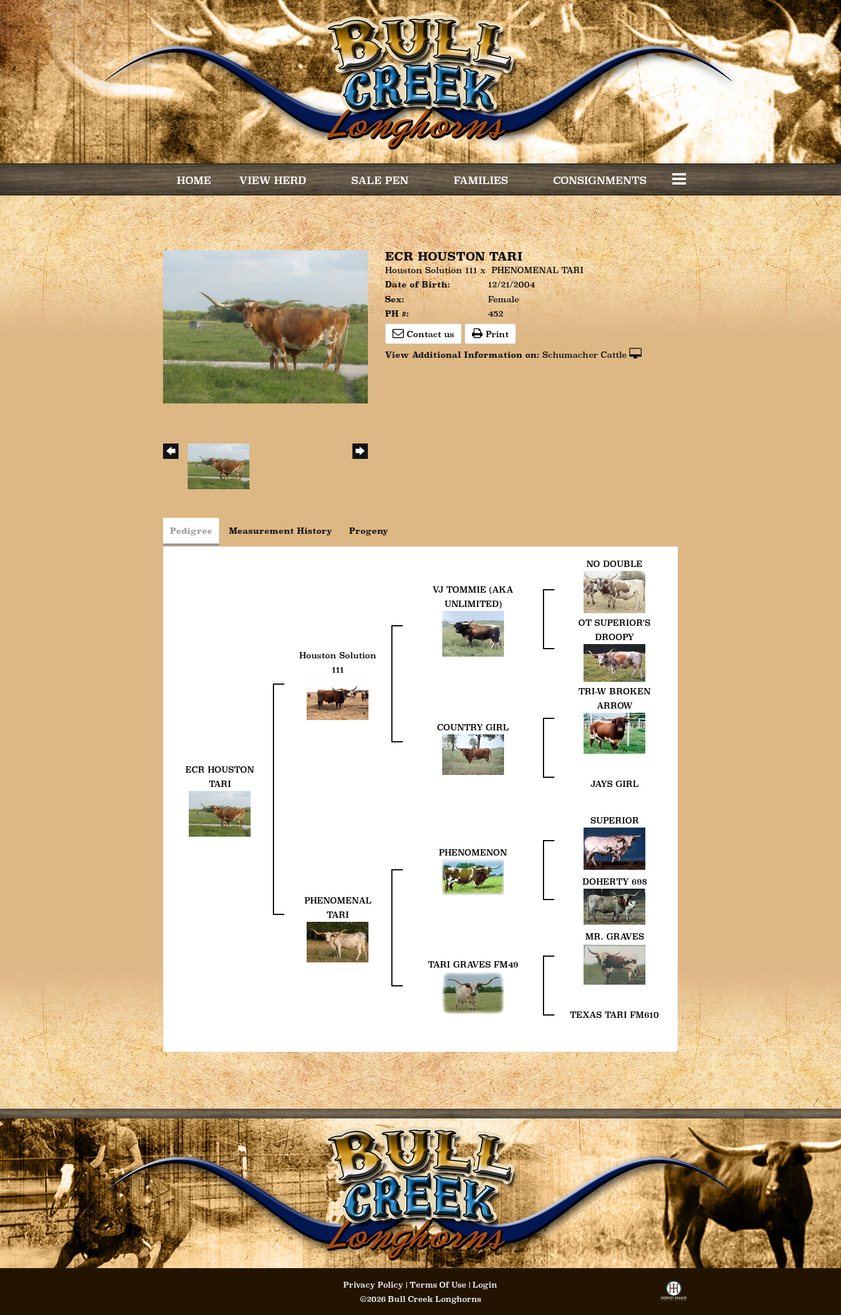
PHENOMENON (473, 852)
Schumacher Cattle (584, 354)
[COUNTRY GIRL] (473, 753)
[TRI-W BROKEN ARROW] (614, 732)
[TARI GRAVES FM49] (473, 992)
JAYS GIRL (614, 784)
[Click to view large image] (265, 326)
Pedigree (191, 530)
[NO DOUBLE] (614, 591)
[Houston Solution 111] (337, 697)
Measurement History (280, 530)
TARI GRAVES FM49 (473, 964)
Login (485, 1284)
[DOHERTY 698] (614, 905)
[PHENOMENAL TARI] (337, 941)
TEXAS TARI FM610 (614, 1015)
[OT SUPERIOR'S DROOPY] (614, 662)
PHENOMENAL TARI (537, 270)
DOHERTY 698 (614, 881)
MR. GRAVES (614, 936)
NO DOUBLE (614, 564)
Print (496, 334)
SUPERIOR (614, 820)
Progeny (368, 530)
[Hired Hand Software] (674, 1294)
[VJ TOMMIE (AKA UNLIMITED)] (473, 632)
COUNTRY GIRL (473, 727)
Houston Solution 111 (431, 270)
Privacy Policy (373, 1284)
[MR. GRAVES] (614, 963)
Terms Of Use (438, 1284)
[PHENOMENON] (473, 876)
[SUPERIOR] (614, 848)
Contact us (429, 334)
